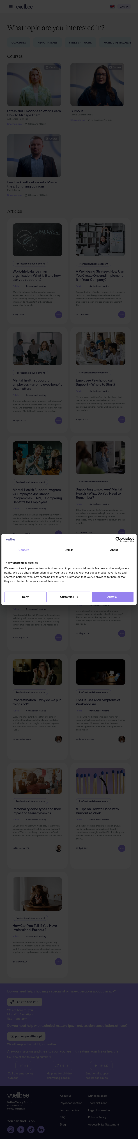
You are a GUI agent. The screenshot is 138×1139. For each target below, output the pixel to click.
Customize (67, 596)
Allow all (112, 596)
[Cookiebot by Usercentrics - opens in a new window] (118, 539)
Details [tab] (69, 549)
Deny (25, 596)
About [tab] (114, 549)
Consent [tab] (24, 549)
